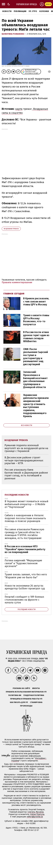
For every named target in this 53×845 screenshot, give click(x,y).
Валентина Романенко (13, 34)
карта (18, 108)
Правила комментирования (17, 282)
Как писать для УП (19, 702)
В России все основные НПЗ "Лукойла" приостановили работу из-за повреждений (25, 549)
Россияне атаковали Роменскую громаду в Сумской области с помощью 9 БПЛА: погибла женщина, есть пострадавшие (24, 534)
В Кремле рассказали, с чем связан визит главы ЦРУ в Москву (36, 301)
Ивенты (36, 688)
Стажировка (36, 702)
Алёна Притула (37, 814)
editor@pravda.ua (35, 817)
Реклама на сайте (21, 688)
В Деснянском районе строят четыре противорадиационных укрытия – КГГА (24, 460)
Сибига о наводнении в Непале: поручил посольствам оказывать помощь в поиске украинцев (25, 518)
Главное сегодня (13, 293)
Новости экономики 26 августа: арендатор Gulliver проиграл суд (25, 587)
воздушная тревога (11, 229)
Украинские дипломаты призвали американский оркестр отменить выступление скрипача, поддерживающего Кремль (36, 406)
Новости (6, 11)
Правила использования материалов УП (26, 692)
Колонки (44, 11)
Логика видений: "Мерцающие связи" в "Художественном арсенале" (23, 563)
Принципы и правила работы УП (26, 699)
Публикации (20, 11)
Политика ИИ (14, 695)
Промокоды (26, 706)
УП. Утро (33, 11)
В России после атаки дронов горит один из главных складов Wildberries (36, 337)
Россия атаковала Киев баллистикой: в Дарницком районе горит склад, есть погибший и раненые (26, 474)
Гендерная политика (33, 695)
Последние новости (17, 494)
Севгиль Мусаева (36, 812)
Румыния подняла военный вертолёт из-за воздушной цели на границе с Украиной (26, 448)
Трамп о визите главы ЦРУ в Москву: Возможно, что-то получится (36, 320)
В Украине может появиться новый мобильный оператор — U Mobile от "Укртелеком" (26, 504)
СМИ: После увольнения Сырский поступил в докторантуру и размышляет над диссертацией (35, 357)
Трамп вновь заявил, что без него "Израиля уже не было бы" (26, 576)
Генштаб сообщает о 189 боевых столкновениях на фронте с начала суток (24, 599)
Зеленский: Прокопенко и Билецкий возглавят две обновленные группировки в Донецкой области (35, 379)
